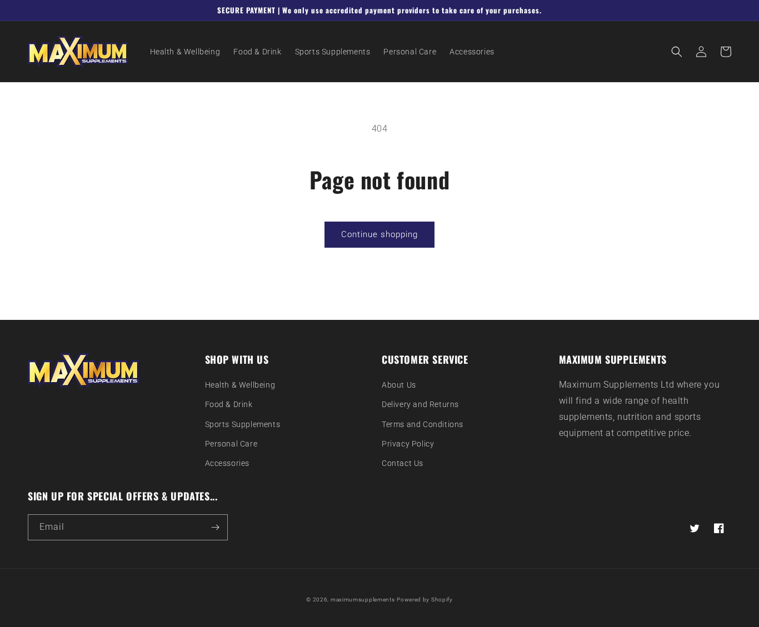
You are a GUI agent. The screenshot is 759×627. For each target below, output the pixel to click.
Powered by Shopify (425, 599)
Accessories (227, 463)
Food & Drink (229, 404)
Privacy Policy (408, 443)
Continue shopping (379, 234)
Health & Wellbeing (240, 384)
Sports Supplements (243, 424)
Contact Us (402, 463)
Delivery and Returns (420, 404)
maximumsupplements (363, 599)
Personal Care (231, 443)
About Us (399, 384)
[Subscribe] (215, 527)
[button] (677, 51)
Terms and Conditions (422, 424)
